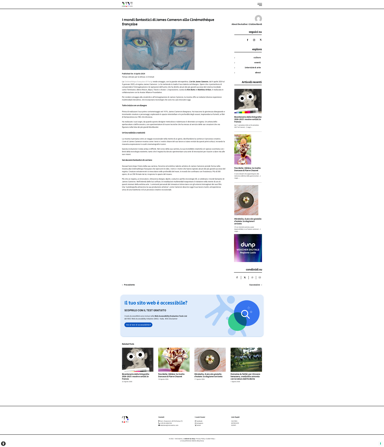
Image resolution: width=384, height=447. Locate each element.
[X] (245, 277)
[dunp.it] (248, 235)
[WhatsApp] (252, 277)
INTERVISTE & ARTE (253, 67)
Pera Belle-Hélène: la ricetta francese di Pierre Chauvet (247, 169)
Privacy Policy (200, 438)
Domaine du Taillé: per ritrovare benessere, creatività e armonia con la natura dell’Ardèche (245, 376)
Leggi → (249, 127)
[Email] (259, 277)
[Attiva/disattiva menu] (260, 4)
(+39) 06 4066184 (166, 423)
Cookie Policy (210, 438)
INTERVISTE (235, 423)
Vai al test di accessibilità (138, 325)
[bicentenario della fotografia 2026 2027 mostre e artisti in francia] (248, 90)
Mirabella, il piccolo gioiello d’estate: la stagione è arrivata (248, 221)
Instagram (199, 423)
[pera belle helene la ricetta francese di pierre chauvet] (242, 136)
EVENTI (257, 62)
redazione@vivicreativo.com (169, 425)
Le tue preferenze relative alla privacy (192, 441)
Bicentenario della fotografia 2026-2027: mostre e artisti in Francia (247, 119)
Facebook (199, 421)
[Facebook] (246, 40)
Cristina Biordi (255, 24)
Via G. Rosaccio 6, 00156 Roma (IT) (171, 421)
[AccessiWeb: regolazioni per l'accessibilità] (3, 443)
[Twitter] (259, 40)
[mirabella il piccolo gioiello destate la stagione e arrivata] (246, 186)
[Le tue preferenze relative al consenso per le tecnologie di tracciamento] (380, 443)
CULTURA (257, 57)
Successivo (254, 284)
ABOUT (258, 72)
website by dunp (189, 438)
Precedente (129, 284)
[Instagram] (252, 40)
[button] (171, 319)
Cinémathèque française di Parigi (138, 82)
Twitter (198, 425)
